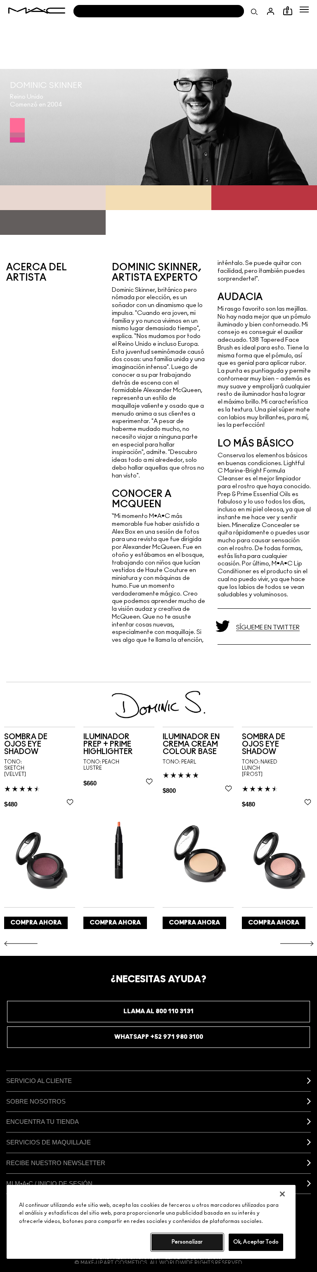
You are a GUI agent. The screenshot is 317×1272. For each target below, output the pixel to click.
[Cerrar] (282, 1194)
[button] (304, 9)
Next (297, 943)
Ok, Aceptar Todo (256, 1242)
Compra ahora (36, 923)
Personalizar (187, 1242)
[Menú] (304, 9)
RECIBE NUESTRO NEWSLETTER (55, 1162)
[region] (151, 1222)
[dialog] (39, 744)
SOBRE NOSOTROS (36, 1101)
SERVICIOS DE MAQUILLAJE (48, 1142)
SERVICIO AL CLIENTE (39, 1080)
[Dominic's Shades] (17, 130)
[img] (39, 860)
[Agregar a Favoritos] (70, 802)
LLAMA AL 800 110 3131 (158, 1011)
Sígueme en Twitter (268, 627)
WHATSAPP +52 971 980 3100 (158, 1037)
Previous (21, 943)
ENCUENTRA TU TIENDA (42, 1121)
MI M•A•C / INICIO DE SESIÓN (49, 1183)
